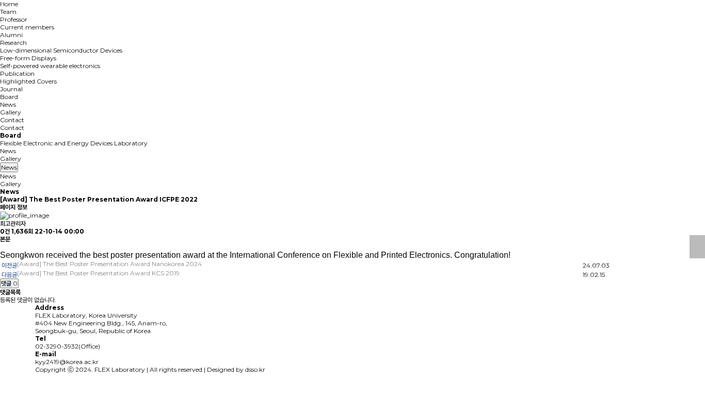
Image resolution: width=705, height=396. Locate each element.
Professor (13, 19)
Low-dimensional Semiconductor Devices (61, 50)
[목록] (697, 246)
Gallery (10, 112)
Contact (12, 120)
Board (9, 97)
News (8, 104)
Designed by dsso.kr (236, 369)
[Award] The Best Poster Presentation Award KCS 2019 (98, 273)
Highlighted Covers (28, 81)
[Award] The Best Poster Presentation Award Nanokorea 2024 (109, 264)
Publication (17, 73)
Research (13, 42)
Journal (11, 89)
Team (8, 11)
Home (9, 4)
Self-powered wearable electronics (50, 66)
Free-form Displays (28, 58)
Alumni (11, 35)
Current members (27, 27)
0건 (5, 231)
